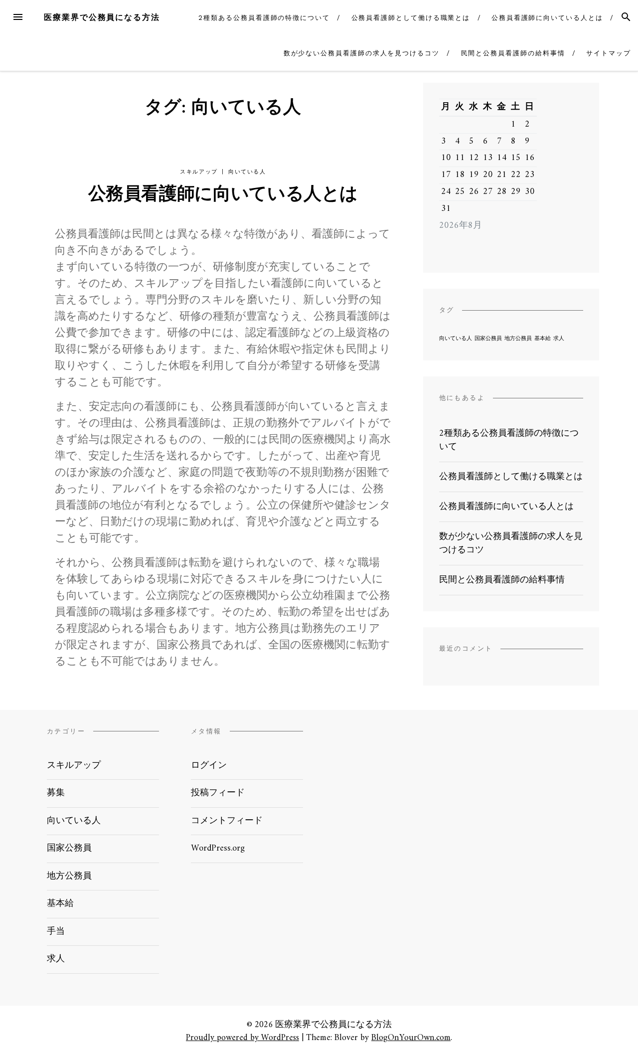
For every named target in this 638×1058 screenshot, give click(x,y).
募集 (56, 793)
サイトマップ (608, 53)
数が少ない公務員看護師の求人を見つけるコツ (362, 53)
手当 (56, 931)
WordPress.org (218, 848)
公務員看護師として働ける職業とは (411, 17)
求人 (558, 339)
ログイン (209, 765)
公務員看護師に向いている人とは (547, 17)
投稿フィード (218, 793)
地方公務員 (518, 339)
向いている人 (247, 172)
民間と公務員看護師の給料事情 (513, 53)
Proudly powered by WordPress (242, 1038)
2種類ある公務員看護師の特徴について (264, 17)
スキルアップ (199, 172)
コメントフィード (227, 821)
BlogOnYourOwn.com (411, 1038)
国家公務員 (488, 339)
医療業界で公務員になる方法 (102, 17)
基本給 (542, 339)
